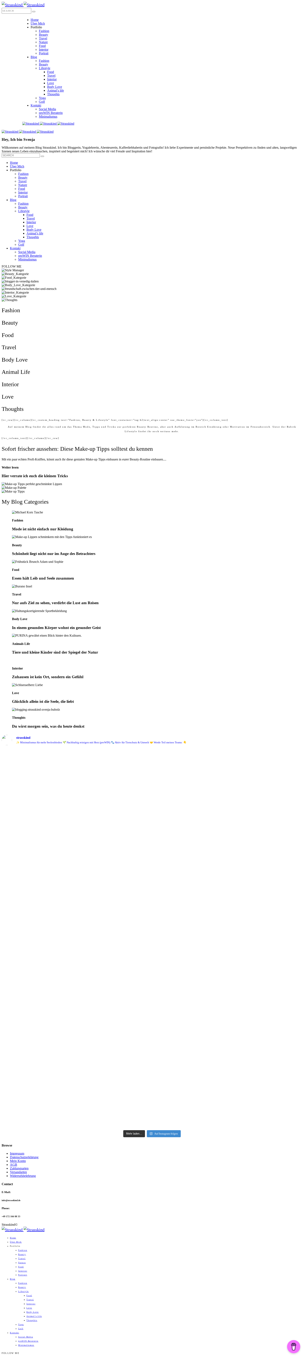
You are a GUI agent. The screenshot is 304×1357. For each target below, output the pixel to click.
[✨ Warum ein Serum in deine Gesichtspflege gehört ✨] (190, 906)
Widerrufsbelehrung (23, 1176)
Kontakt (36, 105)
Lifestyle (44, 68)
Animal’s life (55, 90)
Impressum (17, 1153)
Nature (43, 42)
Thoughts (53, 94)
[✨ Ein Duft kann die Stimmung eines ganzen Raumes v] (114, 867)
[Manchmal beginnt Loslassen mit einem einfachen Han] (114, 778)
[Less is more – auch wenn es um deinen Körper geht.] (114, 1030)
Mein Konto (18, 1161)
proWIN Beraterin (51, 113)
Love (50, 83)
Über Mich (38, 23)
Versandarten (18, 1172)
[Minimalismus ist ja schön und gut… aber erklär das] (38, 767)
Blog (34, 57)
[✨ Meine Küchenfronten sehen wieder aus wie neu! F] (38, 861)
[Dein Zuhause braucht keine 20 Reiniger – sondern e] (265, 1044)
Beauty (43, 34)
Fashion (44, 31)
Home (35, 20)
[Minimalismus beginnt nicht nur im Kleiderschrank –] (190, 1055)
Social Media (47, 109)
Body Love (54, 86)
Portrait (43, 53)
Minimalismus (48, 116)
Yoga (42, 98)
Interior (43, 49)
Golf (42, 101)
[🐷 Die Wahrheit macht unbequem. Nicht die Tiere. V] (265, 889)
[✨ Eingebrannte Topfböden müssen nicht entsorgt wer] (38, 1019)
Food (42, 46)
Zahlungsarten (19, 1168)
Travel (43, 38)
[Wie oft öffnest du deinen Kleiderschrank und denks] (190, 787)
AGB (13, 1164)
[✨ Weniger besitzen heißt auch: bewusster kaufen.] (265, 789)
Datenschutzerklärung (24, 1157)
